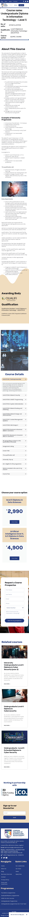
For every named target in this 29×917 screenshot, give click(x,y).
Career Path (6, 450)
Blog (2, 871)
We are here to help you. (17, 914)
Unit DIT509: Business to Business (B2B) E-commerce (12, 430)
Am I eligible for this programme (12, 464)
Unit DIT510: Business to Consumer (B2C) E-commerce (13, 435)
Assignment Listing (8, 446)
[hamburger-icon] (11, 5)
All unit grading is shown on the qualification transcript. (12, 441)
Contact (3, 877)
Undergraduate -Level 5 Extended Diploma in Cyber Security (14, 750)
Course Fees (6, 474)
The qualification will (9, 455)
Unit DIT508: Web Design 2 (10, 425)
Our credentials (20, 866)
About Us (3, 868)
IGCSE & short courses (7, 898)
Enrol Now (14, 522)
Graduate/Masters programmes (10, 895)
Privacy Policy (5, 879)
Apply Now (19, 874)
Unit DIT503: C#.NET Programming (13, 399)
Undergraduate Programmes (9, 901)
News (17, 871)
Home (3, 866)
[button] (14, 379)
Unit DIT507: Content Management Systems (12, 420)
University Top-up (8, 459)
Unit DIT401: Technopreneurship (12, 379)
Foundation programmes (8, 893)
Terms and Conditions (4, 883)
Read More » (7, 683)
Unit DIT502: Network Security (11, 395)
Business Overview (6, 874)
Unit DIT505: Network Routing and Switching (12, 409)
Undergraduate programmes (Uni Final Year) (13, 904)
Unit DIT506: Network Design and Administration (12, 414)
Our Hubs (18, 868)
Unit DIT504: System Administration (13, 404)
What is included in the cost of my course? (12, 469)
